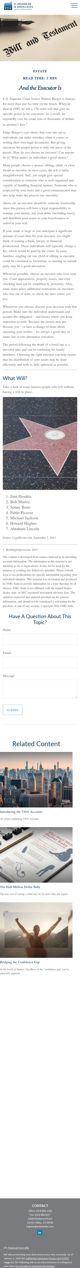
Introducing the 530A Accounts (21, 811)
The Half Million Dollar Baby (20, 887)
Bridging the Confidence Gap (20, 962)
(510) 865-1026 (44, 1210)
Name (7, 629)
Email (7, 652)
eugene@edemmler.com (40, 1226)
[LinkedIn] (39, 1232)
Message (9, 675)
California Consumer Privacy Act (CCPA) (47, 1258)
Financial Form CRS (18, 1247)
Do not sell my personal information (35, 1266)
